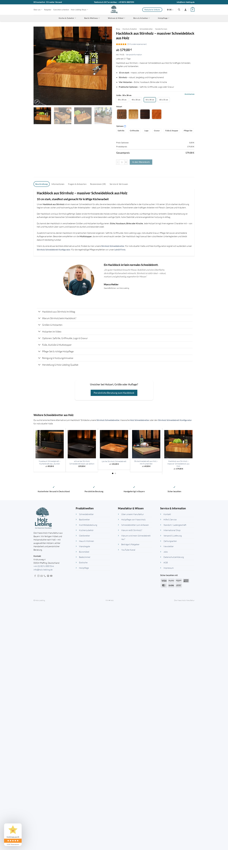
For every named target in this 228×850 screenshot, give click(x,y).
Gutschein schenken (61, 10)
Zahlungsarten (170, 541)
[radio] (122, 99)
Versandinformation (134, 54)
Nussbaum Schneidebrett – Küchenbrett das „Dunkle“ (49, 462)
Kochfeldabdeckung (88, 525)
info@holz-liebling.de (185, 2)
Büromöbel (84, 551)
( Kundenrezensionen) (137, 44)
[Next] (107, 66)
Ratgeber (47, 10)
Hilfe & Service (170, 519)
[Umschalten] (39, 312)
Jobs (165, 551)
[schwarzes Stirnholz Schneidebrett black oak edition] (82, 444)
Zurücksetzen (189, 94)
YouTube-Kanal (128, 549)
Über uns (37, 10)
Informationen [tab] (57, 184)
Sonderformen (161, 29)
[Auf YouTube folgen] (51, 576)
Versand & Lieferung (172, 535)
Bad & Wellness (91, 18)
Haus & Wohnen (86, 541)
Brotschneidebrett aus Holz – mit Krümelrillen (146, 462)
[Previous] (38, 66)
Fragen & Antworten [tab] (77, 184)
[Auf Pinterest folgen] (48, 576)
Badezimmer (84, 557)
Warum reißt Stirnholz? (131, 530)
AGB (165, 562)
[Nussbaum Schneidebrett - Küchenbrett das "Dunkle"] (49, 444)
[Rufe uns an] (45, 576)
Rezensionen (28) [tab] (98, 184)
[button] (179, 9)
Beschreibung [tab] (41, 184)
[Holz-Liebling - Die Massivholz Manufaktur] (114, 9)
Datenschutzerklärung (173, 557)
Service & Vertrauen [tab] (119, 184)
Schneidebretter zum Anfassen (135, 525)
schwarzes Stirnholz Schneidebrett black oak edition (81, 462)
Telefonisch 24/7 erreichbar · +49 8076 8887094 (114, 2)
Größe (118, 95)
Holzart (119, 107)
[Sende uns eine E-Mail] (42, 576)
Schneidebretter (146, 29)
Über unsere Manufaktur (132, 514)
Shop (118, 29)
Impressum (168, 568)
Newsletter (168, 546)
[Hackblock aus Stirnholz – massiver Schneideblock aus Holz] (178, 444)
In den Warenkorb (141, 162)
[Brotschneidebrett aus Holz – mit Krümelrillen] (146, 444)
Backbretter (84, 519)
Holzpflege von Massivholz (133, 519)
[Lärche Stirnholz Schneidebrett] (114, 444)
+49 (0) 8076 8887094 (44, 566)
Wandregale (84, 546)
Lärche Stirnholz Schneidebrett (114, 461)
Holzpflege (163, 18)
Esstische (83, 562)
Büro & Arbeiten (140, 18)
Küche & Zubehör (66, 18)
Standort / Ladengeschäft (174, 525)
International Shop (171, 530)
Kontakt (167, 514)
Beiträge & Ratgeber (130, 544)
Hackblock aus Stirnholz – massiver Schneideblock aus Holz (178, 463)
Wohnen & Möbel (115, 18)
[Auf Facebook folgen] (35, 576)
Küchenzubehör (86, 530)
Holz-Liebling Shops (78, 10)
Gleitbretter (84, 535)
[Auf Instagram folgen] (38, 576)
